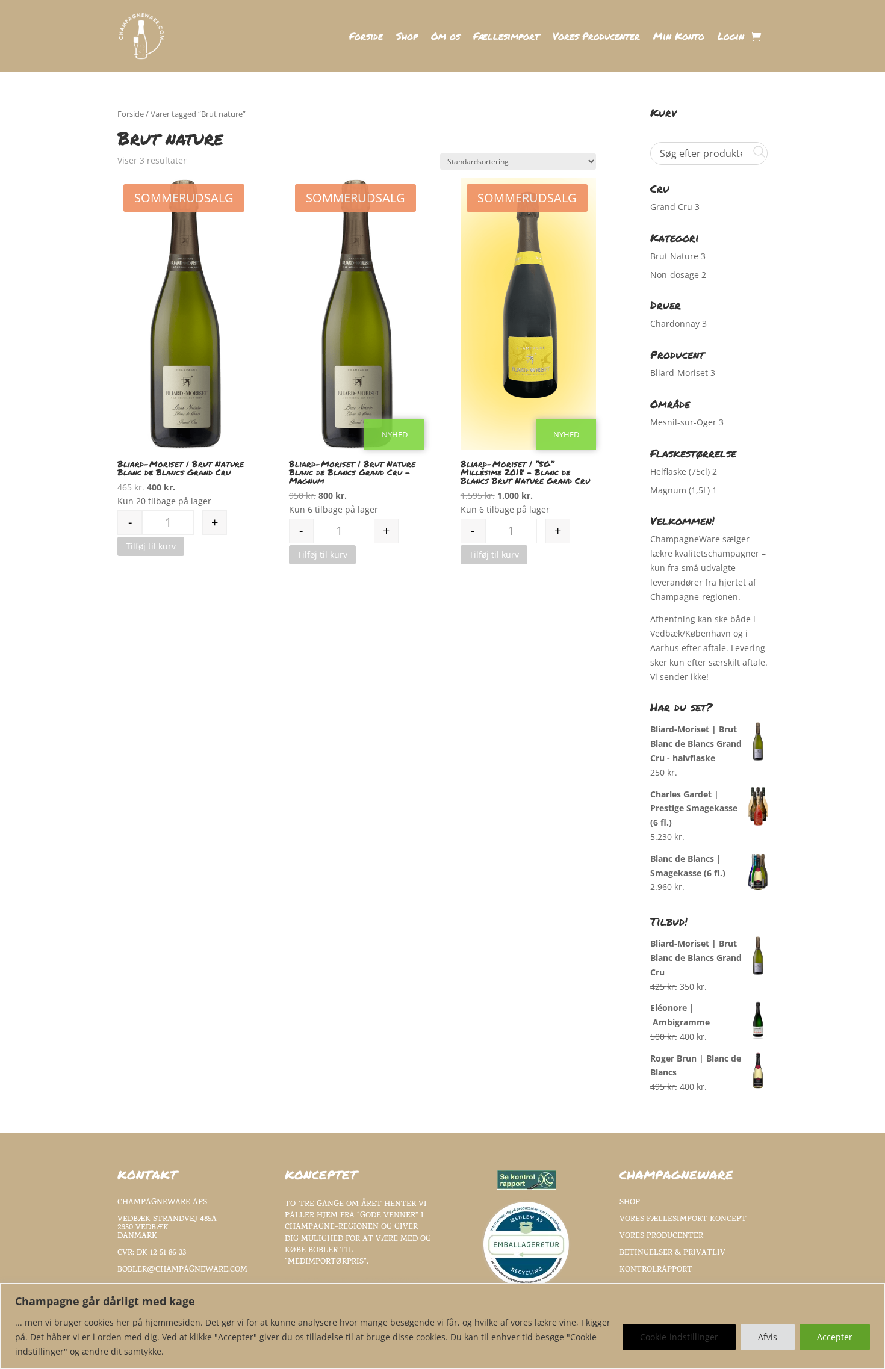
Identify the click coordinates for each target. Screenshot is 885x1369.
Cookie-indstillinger (679, 1337)
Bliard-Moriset (679, 373)
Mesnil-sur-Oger (683, 422)
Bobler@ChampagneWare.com (182, 1270)
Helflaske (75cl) (680, 471)
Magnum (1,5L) (680, 490)
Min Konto (678, 37)
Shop (407, 37)
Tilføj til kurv (151, 546)
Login (731, 37)
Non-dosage (674, 274)
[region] (442, 1326)
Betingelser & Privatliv (672, 1253)
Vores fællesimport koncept (683, 1219)
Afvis (767, 1337)
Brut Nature (674, 256)
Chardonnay (675, 323)
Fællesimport (506, 37)
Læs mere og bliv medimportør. (353, 1282)
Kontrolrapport (656, 1270)
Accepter (834, 1337)
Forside (366, 37)
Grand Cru (671, 206)
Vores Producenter (596, 37)
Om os (445, 37)
